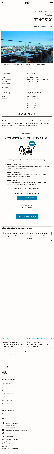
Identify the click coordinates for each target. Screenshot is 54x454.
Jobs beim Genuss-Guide (8, 410)
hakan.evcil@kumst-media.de (10, 448)
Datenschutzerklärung (8, 400)
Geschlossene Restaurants (9, 387)
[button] (9, 2)
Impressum (5, 414)
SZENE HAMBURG (7, 407)
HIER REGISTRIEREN (27, 198)
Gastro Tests (7, 354)
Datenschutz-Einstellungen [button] (9, 404)
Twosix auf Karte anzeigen (27, 216)
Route (6, 88)
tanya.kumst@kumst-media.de (10, 444)
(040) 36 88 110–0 (11, 433)
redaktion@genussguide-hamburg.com (16, 430)
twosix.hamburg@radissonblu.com (38, 79)
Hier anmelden (27, 207)
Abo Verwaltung (6, 384)
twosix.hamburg (33, 81)
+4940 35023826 (33, 77)
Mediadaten (9, 436)
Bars (50, 11)
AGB (3, 390)
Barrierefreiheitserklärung (9, 397)
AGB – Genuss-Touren (8, 394)
